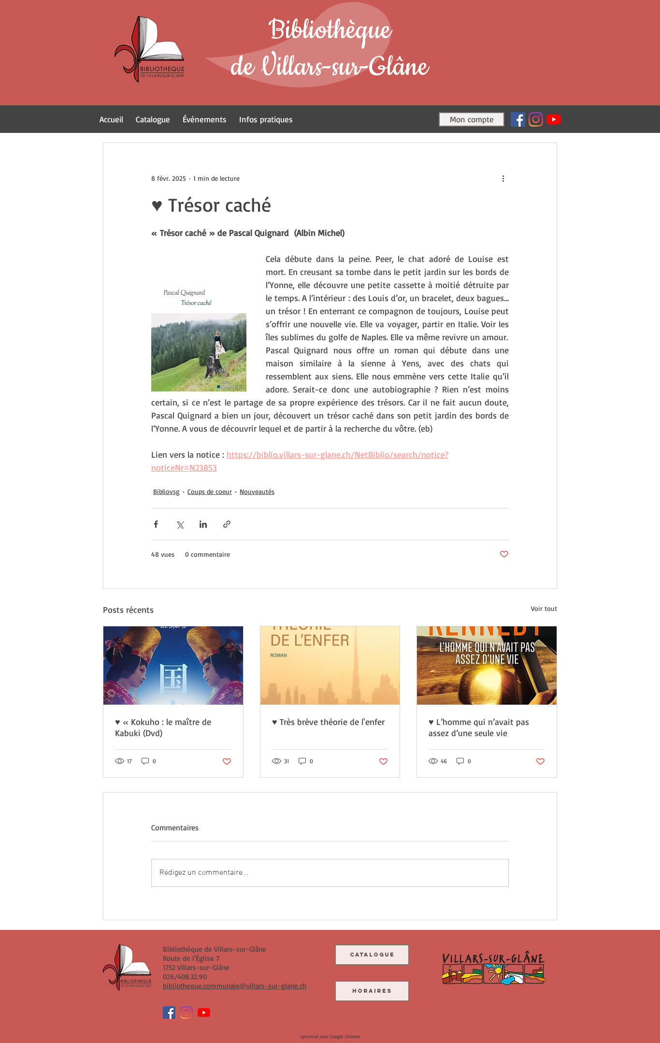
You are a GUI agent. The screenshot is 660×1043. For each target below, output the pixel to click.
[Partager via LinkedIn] (203, 524)
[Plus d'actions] (503, 178)
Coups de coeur (209, 491)
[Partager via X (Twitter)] (179, 524)
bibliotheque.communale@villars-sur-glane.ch (234, 985)
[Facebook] (518, 119)
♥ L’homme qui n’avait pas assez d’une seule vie (479, 727)
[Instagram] (536, 119)
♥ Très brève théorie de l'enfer (328, 721)
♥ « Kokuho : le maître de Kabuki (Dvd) (163, 727)
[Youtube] (553, 119)
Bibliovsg (166, 491)
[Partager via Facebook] (155, 524)
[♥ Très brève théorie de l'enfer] (330, 665)
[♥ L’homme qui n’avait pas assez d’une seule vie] (487, 665)
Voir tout (544, 608)
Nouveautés (257, 491)
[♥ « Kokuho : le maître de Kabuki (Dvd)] (173, 665)
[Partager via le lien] (226, 524)
